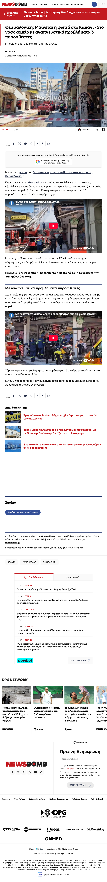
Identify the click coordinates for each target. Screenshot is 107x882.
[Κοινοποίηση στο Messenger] (25, 143)
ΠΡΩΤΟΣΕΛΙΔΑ (77, 4)
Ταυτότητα (6, 799)
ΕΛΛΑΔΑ (54, 4)
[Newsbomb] (26, 764)
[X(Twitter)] (29, 772)
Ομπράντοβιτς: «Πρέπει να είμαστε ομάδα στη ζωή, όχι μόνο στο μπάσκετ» (47, 712)
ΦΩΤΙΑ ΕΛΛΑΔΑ (29, 562)
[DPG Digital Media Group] (53, 813)
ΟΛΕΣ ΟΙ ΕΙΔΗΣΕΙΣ (40, 4)
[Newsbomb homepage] (14, 4)
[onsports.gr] (32, 829)
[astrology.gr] (74, 829)
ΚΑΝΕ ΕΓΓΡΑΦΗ (77, 785)
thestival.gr (35, 182)
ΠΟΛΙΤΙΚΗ (64, 4)
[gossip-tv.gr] (11, 829)
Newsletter (27, 547)
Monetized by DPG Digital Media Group (62, 849)
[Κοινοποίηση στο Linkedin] (37, 143)
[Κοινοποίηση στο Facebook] (13, 143)
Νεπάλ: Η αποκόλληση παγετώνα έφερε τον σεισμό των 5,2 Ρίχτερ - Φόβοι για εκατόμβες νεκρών (15, 714)
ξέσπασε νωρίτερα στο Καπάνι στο (56, 172)
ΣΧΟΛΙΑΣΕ (86, 130)
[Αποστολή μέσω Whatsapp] (31, 143)
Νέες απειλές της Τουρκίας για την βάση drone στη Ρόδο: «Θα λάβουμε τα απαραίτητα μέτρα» (52, 601)
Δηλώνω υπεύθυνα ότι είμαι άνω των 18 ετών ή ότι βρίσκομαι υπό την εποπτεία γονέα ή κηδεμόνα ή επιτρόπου (80, 775)
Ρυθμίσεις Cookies (79, 799)
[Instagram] (23, 772)
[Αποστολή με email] (48, 143)
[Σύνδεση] (94, 4)
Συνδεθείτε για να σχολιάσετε (23, 512)
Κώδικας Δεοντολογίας (58, 799)
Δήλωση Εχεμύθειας (37, 799)
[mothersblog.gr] (95, 829)
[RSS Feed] (41, 772)
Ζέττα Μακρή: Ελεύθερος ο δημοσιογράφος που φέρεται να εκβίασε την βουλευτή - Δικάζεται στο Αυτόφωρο (59, 431)
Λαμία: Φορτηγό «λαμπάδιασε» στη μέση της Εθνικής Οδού (46, 589)
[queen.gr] (53, 829)
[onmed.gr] (53, 838)
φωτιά (23, 172)
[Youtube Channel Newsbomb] (35, 772)
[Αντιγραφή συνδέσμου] (96, 130)
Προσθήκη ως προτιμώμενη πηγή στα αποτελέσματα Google (55, 161)
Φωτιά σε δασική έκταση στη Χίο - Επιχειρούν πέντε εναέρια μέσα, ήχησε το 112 (62, 13)
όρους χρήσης (70, 768)
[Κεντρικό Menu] (103, 4)
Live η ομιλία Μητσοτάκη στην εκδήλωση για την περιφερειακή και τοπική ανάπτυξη (50, 631)
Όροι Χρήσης (19, 799)
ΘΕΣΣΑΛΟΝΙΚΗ (49, 562)
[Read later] (103, 130)
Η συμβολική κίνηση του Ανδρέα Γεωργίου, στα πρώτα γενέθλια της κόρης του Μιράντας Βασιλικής (78, 714)
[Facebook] (12, 772)
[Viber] (18, 772)
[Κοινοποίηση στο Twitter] (19, 143)
